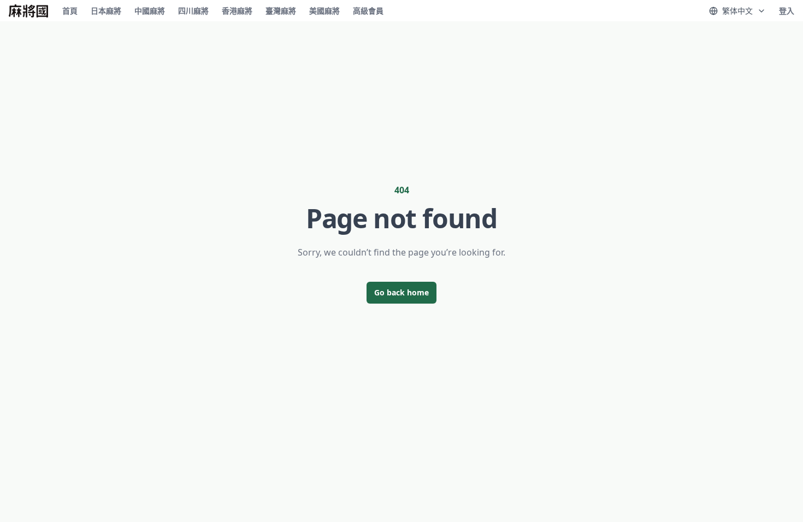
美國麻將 (324, 10)
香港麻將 (237, 10)
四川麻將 (193, 10)
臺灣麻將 (280, 10)
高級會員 (368, 10)
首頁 (70, 10)
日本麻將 (106, 10)
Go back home (401, 292)
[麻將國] (28, 10)
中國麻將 (149, 10)
